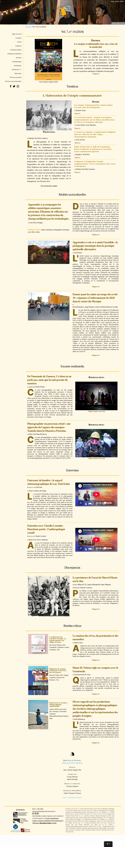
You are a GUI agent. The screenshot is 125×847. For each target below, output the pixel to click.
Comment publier (15, 50)
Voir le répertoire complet (72, 797)
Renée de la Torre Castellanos (72, 763)
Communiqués (16, 61)
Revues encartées (15, 77)
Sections (18, 57)
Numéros (18, 46)
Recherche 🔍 (16, 69)
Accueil (28, 27)
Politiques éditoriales (14, 54)
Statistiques (17, 65)
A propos (18, 38)
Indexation (17, 73)
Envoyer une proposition (13, 81)
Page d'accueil (16, 34)
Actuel (19, 42)
